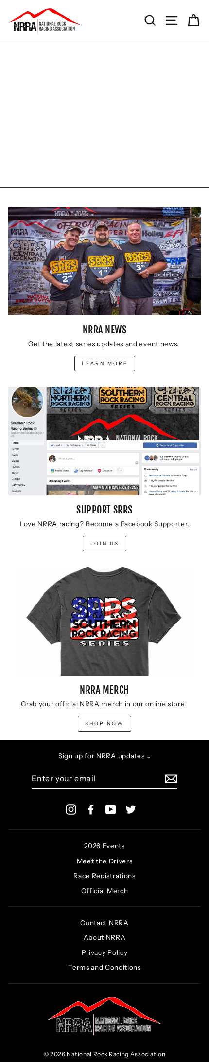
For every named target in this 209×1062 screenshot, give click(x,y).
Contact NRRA (104, 923)
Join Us (104, 543)
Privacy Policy (105, 952)
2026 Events (104, 846)
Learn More (105, 363)
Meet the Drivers (105, 861)
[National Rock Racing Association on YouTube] (110, 809)
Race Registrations (104, 875)
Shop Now (104, 723)
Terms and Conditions (104, 967)
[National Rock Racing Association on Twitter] (130, 809)
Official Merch (104, 891)
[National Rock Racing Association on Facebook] (91, 809)
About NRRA (105, 937)
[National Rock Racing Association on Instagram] (71, 809)
